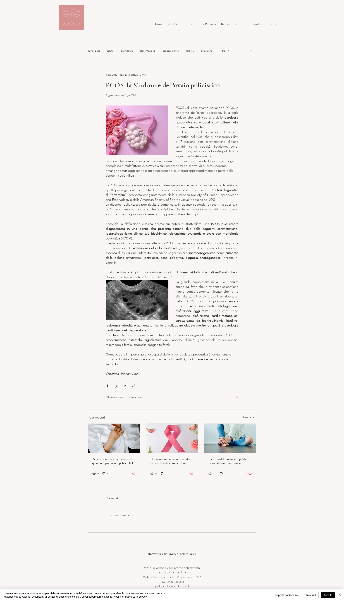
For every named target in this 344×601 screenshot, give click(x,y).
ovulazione (206, 50)
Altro (222, 50)
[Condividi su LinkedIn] (125, 386)
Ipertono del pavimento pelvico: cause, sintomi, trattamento (229, 461)
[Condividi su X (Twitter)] (116, 386)
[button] (251, 50)
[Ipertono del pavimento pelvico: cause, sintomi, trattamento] (230, 438)
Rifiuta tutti (310, 595)
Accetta (328, 595)
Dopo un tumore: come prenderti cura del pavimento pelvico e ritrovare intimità (171, 461)
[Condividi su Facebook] (107, 386)
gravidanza (127, 50)
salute (110, 50)
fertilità (190, 50)
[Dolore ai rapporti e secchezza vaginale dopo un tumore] (172, 438)
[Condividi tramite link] (133, 386)
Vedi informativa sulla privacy (130, 596)
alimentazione (147, 50)
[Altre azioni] (236, 75)
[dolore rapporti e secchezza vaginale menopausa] (114, 438)
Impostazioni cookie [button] (286, 595)
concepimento (171, 50)
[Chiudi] (340, 595)
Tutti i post (94, 50)
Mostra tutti (249, 417)
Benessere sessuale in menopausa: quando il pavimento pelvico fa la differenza (113, 461)
